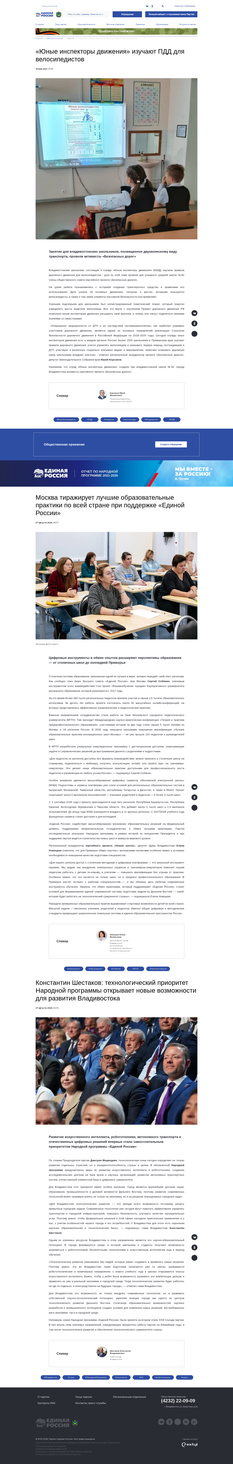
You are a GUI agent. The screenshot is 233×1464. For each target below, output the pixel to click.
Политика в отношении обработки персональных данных (64, 1452)
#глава (71, 1377)
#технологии (121, 1377)
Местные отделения (115, 24)
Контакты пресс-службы (90, 1403)
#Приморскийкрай (158, 969)
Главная (39, 38)
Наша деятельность (86, 24)
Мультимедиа (162, 24)
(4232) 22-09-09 (178, 1400)
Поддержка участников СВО (116, 31)
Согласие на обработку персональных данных (58, 1454)
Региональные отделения (129, 1396)
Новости (70, 38)
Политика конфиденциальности (51, 1449)
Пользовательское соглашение (51, 1446)
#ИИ (141, 1377)
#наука (184, 1377)
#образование (95, 969)
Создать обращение (171, 444)
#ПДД (89, 419)
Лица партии (60, 24)
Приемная (140, 24)
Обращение (127, 14)
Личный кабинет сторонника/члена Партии (171, 14)
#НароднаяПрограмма (96, 1377)
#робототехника (162, 1377)
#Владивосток (151, 419)
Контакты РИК (46, 1403)
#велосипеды (129, 419)
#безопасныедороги (66, 419)
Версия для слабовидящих (184, 6)
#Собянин (116, 969)
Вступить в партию (188, 24)
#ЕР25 (135, 969)
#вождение (109, 419)
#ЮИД (172, 419)
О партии (40, 24)
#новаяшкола (73, 969)
